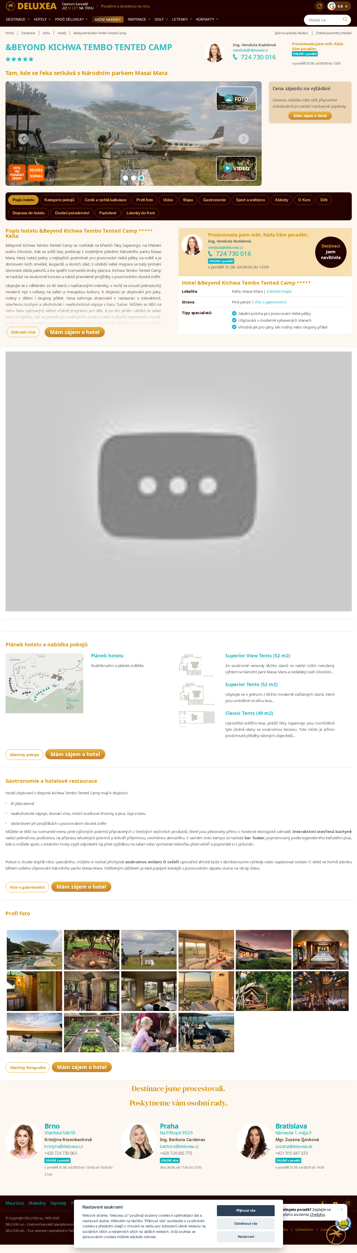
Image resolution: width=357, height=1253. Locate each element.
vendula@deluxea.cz (250, 50)
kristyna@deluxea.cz (63, 1146)
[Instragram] (348, 1203)
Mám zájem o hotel (310, 115)
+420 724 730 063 (60, 1153)
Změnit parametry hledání (334, 33)
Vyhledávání (304, 1229)
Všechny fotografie (28, 1067)
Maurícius (14, 1203)
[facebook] (323, 1203)
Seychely (58, 1203)
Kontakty (205, 19)
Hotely (40, 19)
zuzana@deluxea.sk (294, 1146)
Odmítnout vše (245, 1223)
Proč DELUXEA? (69, 19)
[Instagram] (319, 6)
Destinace (16, 19)
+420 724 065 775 (176, 1153)
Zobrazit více (23, 332)
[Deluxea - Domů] (31, 6)
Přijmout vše (246, 1210)
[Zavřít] (341, 1209)
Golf (159, 19)
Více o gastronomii (271, 301)
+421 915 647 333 (291, 1153)
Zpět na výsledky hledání (291, 33)
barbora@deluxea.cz (179, 1146)
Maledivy (37, 1203)
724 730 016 (258, 57)
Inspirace (137, 19)
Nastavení (246, 1236)
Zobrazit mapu (278, 291)
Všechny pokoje (24, 754)
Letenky (180, 19)
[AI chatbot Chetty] (336, 1234)
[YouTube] (335, 1203)
